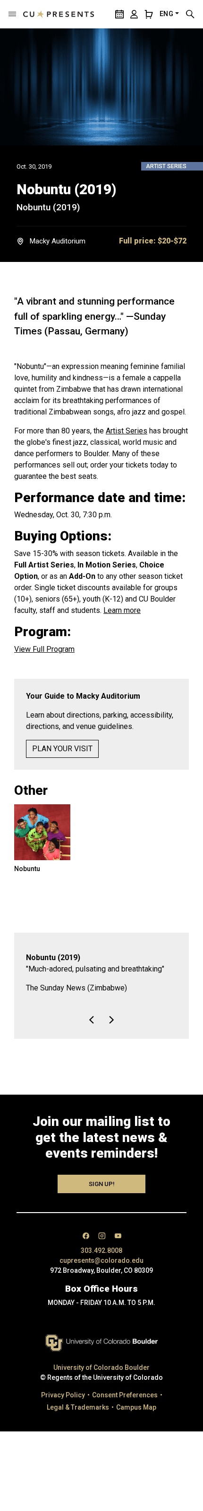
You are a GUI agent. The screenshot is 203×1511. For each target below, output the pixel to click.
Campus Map (136, 1430)
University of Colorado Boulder (101, 1390)
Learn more (122, 610)
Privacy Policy (63, 1417)
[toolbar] (101, 1037)
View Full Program (44, 649)
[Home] (58, 14)
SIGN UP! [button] (102, 1206)
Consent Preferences (125, 1417)
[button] (12, 14)
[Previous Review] (92, 1042)
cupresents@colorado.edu (101, 1283)
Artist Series (126, 430)
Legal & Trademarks (78, 1430)
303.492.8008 (101, 1273)
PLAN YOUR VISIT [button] (62, 748)
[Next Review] (111, 1042)
